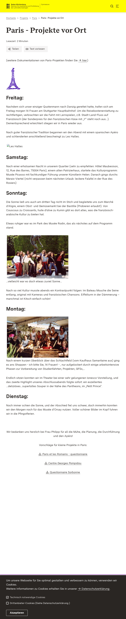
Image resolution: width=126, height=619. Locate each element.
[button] (14, 49)
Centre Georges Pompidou (65, 463)
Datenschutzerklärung (95, 588)
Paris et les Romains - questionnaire (64, 454)
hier (84, 60)
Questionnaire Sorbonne (65, 472)
